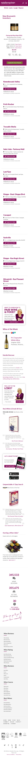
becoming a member (8, 377)
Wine (9, 720)
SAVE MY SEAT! (14, 322)
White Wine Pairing (7, 661)
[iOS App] (14, 473)
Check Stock (18, 44)
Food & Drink (6, 677)
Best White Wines (7, 704)
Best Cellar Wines (7, 711)
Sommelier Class (7, 695)
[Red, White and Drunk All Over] (14, 425)
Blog (18, 720)
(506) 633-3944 (11, 156)
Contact (18, 721)
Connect (6, 721)
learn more (11, 560)
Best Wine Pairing (7, 654)
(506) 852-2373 (11, 263)
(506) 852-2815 (11, 199)
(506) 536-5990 (11, 243)
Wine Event (6, 686)
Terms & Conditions (11, 754)
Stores (5, 675)
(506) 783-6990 (11, 111)
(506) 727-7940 (11, 222)
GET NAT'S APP (10, 466)
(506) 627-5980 (11, 288)
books (18, 367)
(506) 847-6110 (11, 88)
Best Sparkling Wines (8, 707)
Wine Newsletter (7, 641)
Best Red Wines (7, 702)
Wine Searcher (7, 639)
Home (5, 720)
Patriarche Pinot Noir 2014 (14, 35)
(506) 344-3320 (11, 179)
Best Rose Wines (7, 706)
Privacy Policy (18, 754)
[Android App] (14, 477)
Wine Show (6, 688)
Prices (5, 672)
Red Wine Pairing (7, 659)
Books (12, 721)
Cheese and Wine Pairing (9, 657)
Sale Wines (6, 678)
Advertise (6, 723)
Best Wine (6, 670)
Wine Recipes (6, 662)
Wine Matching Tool (8, 655)
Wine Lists (6, 644)
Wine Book (6, 690)
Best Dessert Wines (8, 709)
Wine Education (7, 693)
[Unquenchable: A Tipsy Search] (14, 499)
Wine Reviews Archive (8, 646)
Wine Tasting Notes (7, 643)
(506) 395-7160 (11, 134)
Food (14, 720)
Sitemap (13, 723)
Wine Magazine (7, 691)
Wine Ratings (6, 637)
